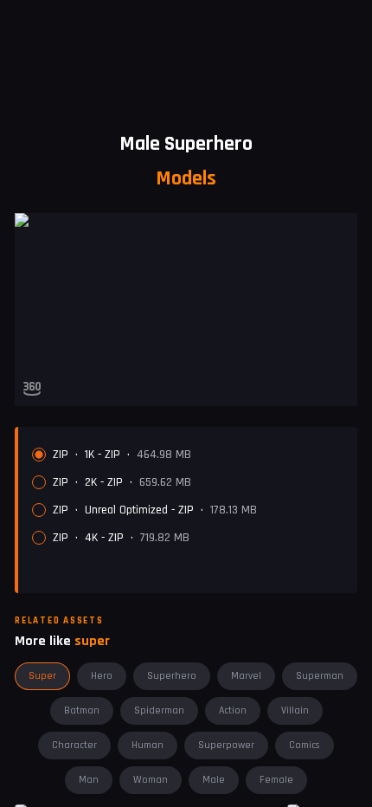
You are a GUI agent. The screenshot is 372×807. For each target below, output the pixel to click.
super (42, 675)
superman (319, 675)
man (89, 779)
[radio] (39, 538)
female (276, 779)
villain (295, 710)
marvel (246, 675)
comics (304, 745)
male (213, 779)
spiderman (159, 710)
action (233, 710)
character (74, 745)
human (147, 745)
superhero (171, 675)
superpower (226, 745)
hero (101, 675)
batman (81, 710)
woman (150, 779)
